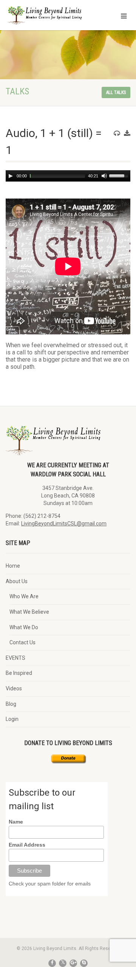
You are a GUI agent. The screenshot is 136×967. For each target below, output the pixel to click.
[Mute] (104, 176)
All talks (116, 92)
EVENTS (15, 658)
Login (12, 719)
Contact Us (22, 642)
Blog (11, 704)
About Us (17, 581)
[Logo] (45, 18)
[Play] (11, 176)
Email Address (27, 845)
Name (16, 822)
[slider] (119, 175)
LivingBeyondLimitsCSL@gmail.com (64, 523)
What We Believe (29, 612)
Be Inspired (19, 673)
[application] (68, 176)
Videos (14, 688)
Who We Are (24, 596)
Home (13, 566)
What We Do (23, 627)
